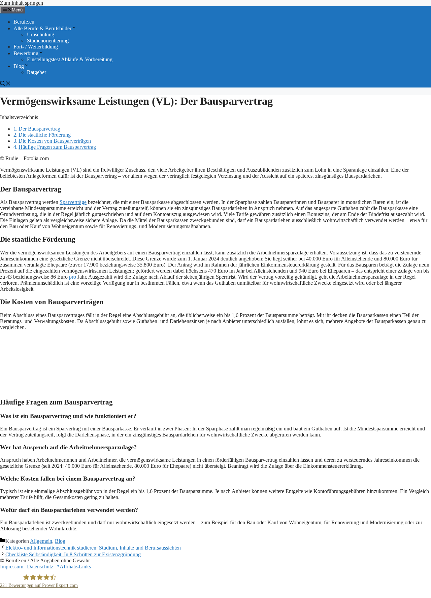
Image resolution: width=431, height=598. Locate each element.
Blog (18, 66)
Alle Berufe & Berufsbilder (42, 28)
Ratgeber (36, 72)
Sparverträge (73, 202)
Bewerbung (25, 53)
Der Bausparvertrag (39, 129)
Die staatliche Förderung (45, 135)
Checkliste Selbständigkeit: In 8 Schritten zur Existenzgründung (73, 554)
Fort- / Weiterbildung (35, 46)
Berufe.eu (23, 22)
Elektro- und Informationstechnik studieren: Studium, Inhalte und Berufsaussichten (93, 548)
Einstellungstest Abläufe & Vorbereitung (69, 59)
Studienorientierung (48, 40)
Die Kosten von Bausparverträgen (55, 141)
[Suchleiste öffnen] (5, 84)
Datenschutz (40, 566)
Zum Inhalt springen (21, 3)
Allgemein (41, 541)
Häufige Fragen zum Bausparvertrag (57, 147)
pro (72, 277)
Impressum (11, 566)
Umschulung (40, 34)
